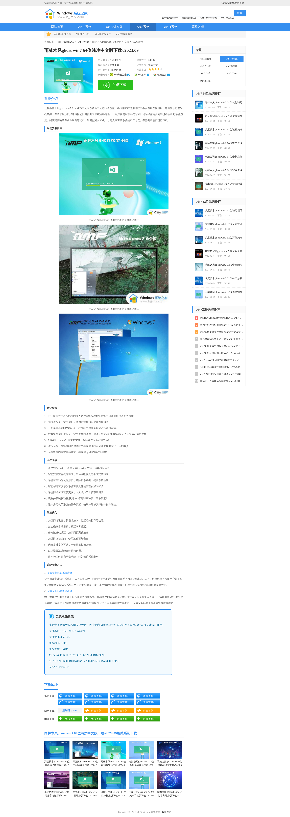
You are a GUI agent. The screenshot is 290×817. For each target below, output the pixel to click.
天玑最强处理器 (189, 18)
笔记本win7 (205, 81)
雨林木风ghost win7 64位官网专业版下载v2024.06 (223, 170)
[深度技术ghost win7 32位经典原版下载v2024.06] (199, 281)
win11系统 (170, 26)
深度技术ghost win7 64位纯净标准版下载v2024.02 (113, 794)
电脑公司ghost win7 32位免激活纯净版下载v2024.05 (141, 764)
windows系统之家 (66, 42)
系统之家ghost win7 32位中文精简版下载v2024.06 (223, 265)
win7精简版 (232, 66)
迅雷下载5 (71, 702)
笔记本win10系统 (62, 34)
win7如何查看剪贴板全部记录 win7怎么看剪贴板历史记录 (221, 346)
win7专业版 (205, 66)
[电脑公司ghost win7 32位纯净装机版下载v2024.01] (141, 780)
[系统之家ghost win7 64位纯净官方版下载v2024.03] (56, 780)
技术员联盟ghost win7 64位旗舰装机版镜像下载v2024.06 (223, 184)
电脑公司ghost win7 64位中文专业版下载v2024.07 (223, 143)
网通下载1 (123, 718)
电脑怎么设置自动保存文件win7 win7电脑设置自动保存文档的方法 (221, 381)
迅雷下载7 (123, 702)
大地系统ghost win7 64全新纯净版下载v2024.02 (85, 794)
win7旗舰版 (205, 58)
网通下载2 (149, 718)
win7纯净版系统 (124, 34)
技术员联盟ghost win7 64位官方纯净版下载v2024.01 (169, 794)
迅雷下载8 (149, 702)
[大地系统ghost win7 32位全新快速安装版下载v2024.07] (199, 226)
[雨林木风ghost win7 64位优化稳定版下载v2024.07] (199, 105)
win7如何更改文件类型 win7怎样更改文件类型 (221, 332)
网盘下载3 (149, 710)
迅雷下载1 (71, 695)
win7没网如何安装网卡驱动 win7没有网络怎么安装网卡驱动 (221, 374)
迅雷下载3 (123, 695)
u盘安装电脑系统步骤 (60, 591)
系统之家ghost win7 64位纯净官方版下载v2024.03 (56, 794)
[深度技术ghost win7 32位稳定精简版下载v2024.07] (199, 213)
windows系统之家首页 (233, 3)
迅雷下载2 (97, 695)
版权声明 (166, 812)
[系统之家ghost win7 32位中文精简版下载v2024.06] (199, 267)
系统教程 (198, 26)
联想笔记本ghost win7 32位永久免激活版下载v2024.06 (223, 251)
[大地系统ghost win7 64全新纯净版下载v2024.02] (85, 780)
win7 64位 (206, 73)
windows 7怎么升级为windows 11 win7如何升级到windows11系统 (221, 318)
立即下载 (119, 85)
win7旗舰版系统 (102, 34)
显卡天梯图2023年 (170, 18)
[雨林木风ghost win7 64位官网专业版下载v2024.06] (199, 172)
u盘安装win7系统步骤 (60, 572)
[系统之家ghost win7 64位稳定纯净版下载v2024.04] (169, 750)
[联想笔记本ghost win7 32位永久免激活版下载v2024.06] (199, 253)
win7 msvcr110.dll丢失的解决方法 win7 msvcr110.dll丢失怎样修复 (221, 360)
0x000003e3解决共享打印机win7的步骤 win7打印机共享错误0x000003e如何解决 (221, 367)
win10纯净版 (114, 26)
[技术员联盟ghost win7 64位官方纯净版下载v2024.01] (169, 780)
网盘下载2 (123, 710)
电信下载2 (97, 718)
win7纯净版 (84, 42)
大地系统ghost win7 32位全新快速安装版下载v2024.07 (223, 224)
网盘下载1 (97, 710)
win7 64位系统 (227, 18)
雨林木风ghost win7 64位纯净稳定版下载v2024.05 (113, 764)
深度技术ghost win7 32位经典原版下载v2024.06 (223, 278)
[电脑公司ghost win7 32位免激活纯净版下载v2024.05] (141, 750)
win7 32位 (232, 73)
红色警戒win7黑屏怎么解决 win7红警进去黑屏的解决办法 (221, 339)
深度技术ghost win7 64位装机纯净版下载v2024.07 (56, 764)
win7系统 (143, 26)
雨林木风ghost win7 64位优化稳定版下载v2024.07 (223, 102)
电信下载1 (71, 718)
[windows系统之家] (67, 13)
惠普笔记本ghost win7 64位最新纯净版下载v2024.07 (223, 116)
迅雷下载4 (149, 695)
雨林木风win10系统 (208, 18)
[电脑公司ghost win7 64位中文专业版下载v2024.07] (199, 145)
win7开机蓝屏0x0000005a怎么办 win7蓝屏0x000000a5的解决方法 (221, 353)
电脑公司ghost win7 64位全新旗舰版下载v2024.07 (223, 157)
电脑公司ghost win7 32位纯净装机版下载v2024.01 (141, 794)
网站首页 (57, 26)
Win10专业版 (82, 34)
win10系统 (84, 26)
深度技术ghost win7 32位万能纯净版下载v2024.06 (85, 764)
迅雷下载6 (97, 702)
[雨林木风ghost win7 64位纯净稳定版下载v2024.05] (113, 750)
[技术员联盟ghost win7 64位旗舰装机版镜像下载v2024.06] (199, 186)
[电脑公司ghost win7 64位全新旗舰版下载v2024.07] (199, 159)
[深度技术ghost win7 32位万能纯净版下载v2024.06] (85, 750)
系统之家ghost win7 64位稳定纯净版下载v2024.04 (169, 764)
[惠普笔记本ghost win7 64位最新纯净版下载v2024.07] (199, 118)
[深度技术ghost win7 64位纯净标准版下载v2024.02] (113, 780)
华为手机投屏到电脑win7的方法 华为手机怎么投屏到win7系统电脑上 (221, 325)
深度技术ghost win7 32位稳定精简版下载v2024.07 (223, 210)
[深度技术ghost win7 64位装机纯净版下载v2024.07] (56, 750)
